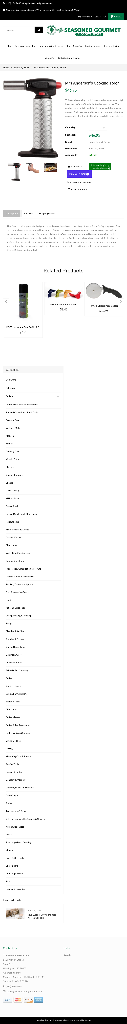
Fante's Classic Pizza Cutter (104, 305)
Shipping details (47, 213)
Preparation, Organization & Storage (23, 568)
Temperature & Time (16, 811)
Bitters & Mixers (13, 740)
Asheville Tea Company (17, 670)
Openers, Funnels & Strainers (20, 787)
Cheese (9, 482)
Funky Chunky (12, 490)
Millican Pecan (12, 498)
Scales (9, 803)
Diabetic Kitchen (13, 537)
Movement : (71, 148)
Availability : (72, 154)
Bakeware (10, 388)
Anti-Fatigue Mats (14, 873)
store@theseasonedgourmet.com (24, 991)
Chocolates (11, 545)
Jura (8, 881)
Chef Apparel (12, 865)
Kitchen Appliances (15, 826)
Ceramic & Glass (13, 654)
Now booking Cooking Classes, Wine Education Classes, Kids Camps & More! (43, 10)
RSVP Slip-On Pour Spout (63, 304)
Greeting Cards (13, 451)
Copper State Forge (15, 561)
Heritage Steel (12, 521)
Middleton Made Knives (17, 529)
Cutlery (9, 396)
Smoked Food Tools (15, 647)
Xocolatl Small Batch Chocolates (21, 514)
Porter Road (12, 506)
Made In (10, 435)
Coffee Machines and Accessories (22, 404)
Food (8, 600)
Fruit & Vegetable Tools (17, 592)
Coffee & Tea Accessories (18, 725)
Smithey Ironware (14, 475)
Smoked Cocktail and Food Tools (22, 412)
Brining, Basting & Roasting (18, 615)
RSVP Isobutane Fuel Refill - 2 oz (23, 327)
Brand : (69, 142)
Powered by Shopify (82, 1020)
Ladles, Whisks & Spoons (18, 733)
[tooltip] (108, 168)
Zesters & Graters (14, 772)
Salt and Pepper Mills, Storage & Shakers (25, 819)
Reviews (28, 213)
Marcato (10, 467)
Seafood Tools (13, 701)
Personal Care (12, 420)
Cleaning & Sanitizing (16, 631)
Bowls (9, 834)
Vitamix (9, 850)
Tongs (9, 623)
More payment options (79, 181)
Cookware (11, 379)
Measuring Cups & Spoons (18, 756)
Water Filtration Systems (18, 553)
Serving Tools (12, 764)
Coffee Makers (13, 717)
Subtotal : (70, 134)
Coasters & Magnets (15, 779)
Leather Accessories (15, 889)
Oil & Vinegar (12, 795)
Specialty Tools (21, 67)
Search (67, 955)
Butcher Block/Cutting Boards (20, 576)
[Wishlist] (105, 16)
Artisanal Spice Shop (15, 607)
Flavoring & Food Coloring (18, 842)
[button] (100, 166)
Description (12, 213)
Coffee (9, 678)
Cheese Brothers (14, 662)
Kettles (9, 443)
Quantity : (70, 127)
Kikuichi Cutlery (13, 459)
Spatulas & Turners (15, 639)
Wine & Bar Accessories (17, 693)
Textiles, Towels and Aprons (19, 584)
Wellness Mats (13, 428)
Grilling (9, 748)
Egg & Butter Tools (15, 858)
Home (6, 67)
